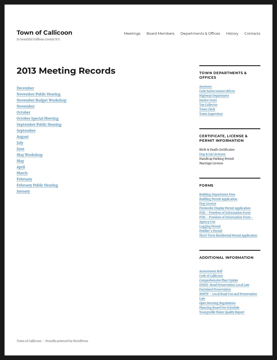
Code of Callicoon (211, 276)
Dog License (207, 203)
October (23, 112)
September (26, 130)
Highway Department (214, 96)
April (21, 167)
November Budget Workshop (41, 100)
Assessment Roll (210, 271)
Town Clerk (207, 109)
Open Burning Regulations (217, 303)
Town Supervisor (211, 114)
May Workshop (30, 155)
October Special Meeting (38, 118)
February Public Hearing (37, 185)
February (24, 179)
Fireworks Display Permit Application (225, 208)
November (26, 106)
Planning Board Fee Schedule (219, 308)
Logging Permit (210, 226)
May (20, 161)
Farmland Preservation (215, 289)
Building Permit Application (218, 199)
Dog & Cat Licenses (212, 154)
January (23, 191)
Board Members (160, 33)
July (20, 142)
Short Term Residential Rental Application (228, 235)
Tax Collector (208, 105)
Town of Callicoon (44, 32)
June (20, 149)
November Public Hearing (39, 94)
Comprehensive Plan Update (218, 280)
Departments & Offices (200, 33)
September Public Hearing (39, 124)
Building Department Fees (217, 194)
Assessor (205, 86)
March (22, 173)
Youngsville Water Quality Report (221, 312)
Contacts (252, 33)
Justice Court (208, 100)
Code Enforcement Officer (217, 91)
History (232, 33)
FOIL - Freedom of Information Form (225, 213)
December (25, 88)
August (23, 136)
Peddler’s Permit (210, 231)
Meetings (132, 33)
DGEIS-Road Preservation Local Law (224, 285)
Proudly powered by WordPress (66, 341)
